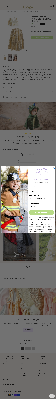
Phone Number (34, 195)
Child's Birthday (34, 203)
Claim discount (41, 212)
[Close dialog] (54, 168)
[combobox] (31, 199)
